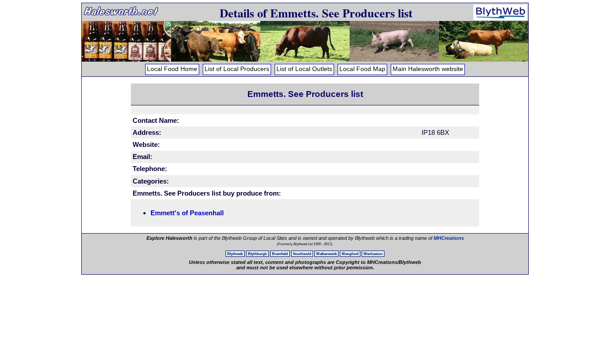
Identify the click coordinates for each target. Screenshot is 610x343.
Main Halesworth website (428, 69)
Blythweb (235, 253)
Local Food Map (362, 69)
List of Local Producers (237, 69)
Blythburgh (257, 253)
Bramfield (280, 253)
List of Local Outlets (304, 69)
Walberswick (326, 253)
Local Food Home (172, 69)
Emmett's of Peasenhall (187, 213)
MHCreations (449, 238)
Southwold (302, 253)
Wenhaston (373, 253)
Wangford (350, 253)
